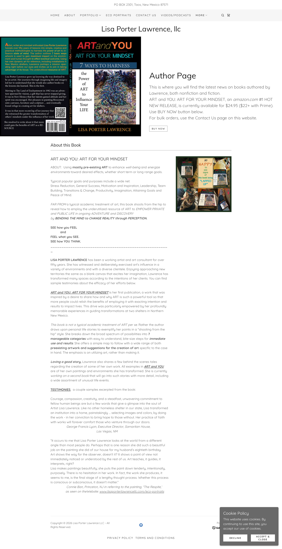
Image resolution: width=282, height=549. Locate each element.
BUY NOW (158, 128)
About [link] (69, 15)
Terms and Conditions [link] (155, 538)
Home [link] (55, 15)
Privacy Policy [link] (120, 538)
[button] (90, 15)
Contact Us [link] (146, 15)
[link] (228, 15)
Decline (235, 537)
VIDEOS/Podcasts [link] (176, 15)
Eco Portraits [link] (118, 15)
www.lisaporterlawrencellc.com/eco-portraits (131, 491)
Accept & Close (263, 538)
